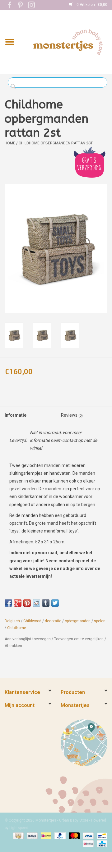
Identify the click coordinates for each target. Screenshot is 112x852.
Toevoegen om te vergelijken (79, 639)
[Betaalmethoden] (18, 835)
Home (10, 143)
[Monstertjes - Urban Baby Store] (68, 41)
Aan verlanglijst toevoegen (28, 639)
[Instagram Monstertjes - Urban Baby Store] (31, 5)
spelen (99, 621)
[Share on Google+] (17, 603)
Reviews (72, 415)
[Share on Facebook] (8, 603)
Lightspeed (18, 828)
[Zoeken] (15, 87)
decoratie (53, 621)
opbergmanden (78, 621)
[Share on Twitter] (55, 603)
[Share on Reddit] (36, 603)
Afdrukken (13, 646)
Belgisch (12, 621)
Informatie (15, 415)
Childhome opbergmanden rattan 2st (56, 143)
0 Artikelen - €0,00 (91, 4)
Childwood (32, 621)
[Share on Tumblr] (45, 603)
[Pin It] (27, 603)
